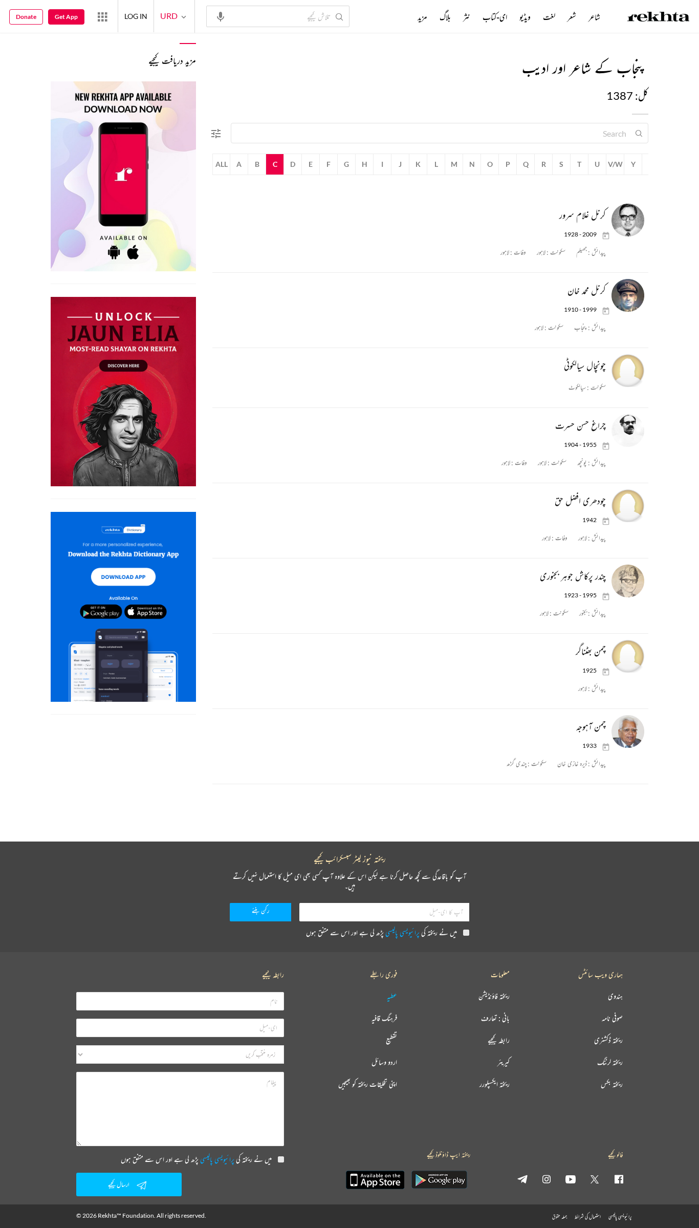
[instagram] (546, 1179)
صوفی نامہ (612, 1018)
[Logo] (658, 18)
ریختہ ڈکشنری (608, 1040)
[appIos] (375, 1180)
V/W (615, 164)
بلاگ (445, 17)
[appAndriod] (439, 1180)
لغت (549, 17)
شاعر (594, 17)
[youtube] (570, 1179)
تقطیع (391, 1040)
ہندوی (615, 996)
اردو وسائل (384, 1062)
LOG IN (135, 16)
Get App (66, 16)
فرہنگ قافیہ (384, 1018)
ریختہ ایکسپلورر (494, 1084)
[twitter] (594, 1179)
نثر (466, 17)
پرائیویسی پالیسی (402, 932)
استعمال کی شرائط (588, 1216)
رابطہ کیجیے (499, 1040)
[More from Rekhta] (102, 16)
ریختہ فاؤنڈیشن (494, 996)
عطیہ (392, 996)
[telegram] (522, 1179)
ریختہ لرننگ (610, 1062)
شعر (571, 17)
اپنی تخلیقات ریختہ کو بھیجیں (367, 1084)
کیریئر (503, 1062)
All (221, 164)
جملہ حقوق (559, 1216)
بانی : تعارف (495, 1018)
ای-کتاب (495, 17)
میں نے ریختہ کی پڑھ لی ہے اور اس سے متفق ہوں (381, 932)
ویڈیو (525, 17)
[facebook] (618, 1179)
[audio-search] (220, 16)
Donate (26, 16)
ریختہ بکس (612, 1084)
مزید (422, 17)
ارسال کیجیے (118, 1184)
